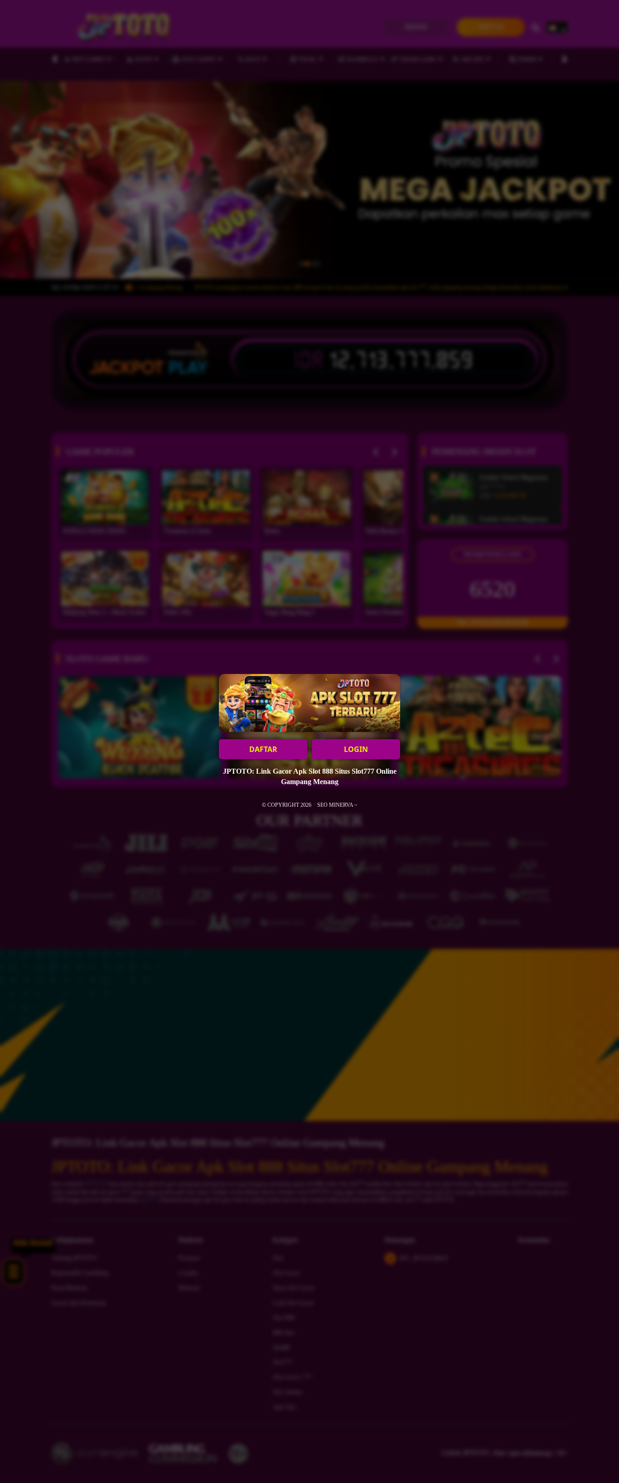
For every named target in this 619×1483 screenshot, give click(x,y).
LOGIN (356, 749)
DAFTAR (263, 749)
